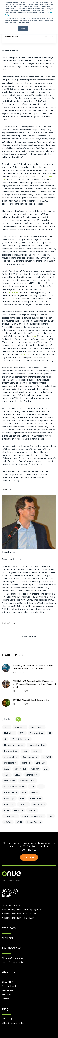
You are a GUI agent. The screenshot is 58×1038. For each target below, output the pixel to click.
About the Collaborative (12, 957)
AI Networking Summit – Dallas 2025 (18, 917)
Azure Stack (25, 354)
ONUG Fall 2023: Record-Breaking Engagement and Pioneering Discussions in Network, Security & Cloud (34, 684)
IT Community (10, 792)
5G (5, 739)
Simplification (10, 816)
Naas (25, 751)
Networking (20, 727)
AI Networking (10, 757)
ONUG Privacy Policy (11, 880)
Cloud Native (20, 768)
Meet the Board (9, 986)
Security (36, 751)
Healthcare (9, 804)
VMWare (7, 822)
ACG (24, 792)
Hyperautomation (37, 745)
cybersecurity (10, 762)
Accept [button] (23, 28)
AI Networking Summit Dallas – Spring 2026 (21, 909)
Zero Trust (40, 762)
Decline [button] (34, 28)
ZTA (46, 768)
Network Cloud (36, 733)
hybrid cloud (9, 780)
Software (23, 804)
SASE (6, 768)
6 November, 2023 (20, 691)
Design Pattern (34, 822)
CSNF (22, 733)
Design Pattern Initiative (13, 962)
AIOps (7, 774)
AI (50, 733)
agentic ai (26, 762)
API (41, 786)
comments (13, 292)
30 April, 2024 (18, 672)
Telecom (32, 810)
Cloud (6, 727)
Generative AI (32, 774)
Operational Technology (32, 816)
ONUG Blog (7, 1018)
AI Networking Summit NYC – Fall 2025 (19, 913)
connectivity (39, 804)
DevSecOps (9, 798)
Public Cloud (35, 798)
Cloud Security (37, 727)
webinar (35, 768)
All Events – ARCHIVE (11, 905)
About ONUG (7, 982)
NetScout (18, 810)
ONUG (17, 774)
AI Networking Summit (14, 786)
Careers (5, 998)
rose (34, 336)
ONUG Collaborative (20, 739)
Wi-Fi (19, 822)
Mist (51, 816)
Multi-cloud (9, 733)
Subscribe (29, 857)
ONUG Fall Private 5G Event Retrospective (31, 700)
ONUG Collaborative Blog (13, 1023)
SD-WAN (47, 757)
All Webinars (7, 937)
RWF (22, 798)
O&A (32, 786)
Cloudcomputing (30, 757)
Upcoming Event (27, 780)
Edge (6, 810)
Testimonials (8, 990)
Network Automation (13, 745)
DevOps (34, 792)
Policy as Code (10, 751)
